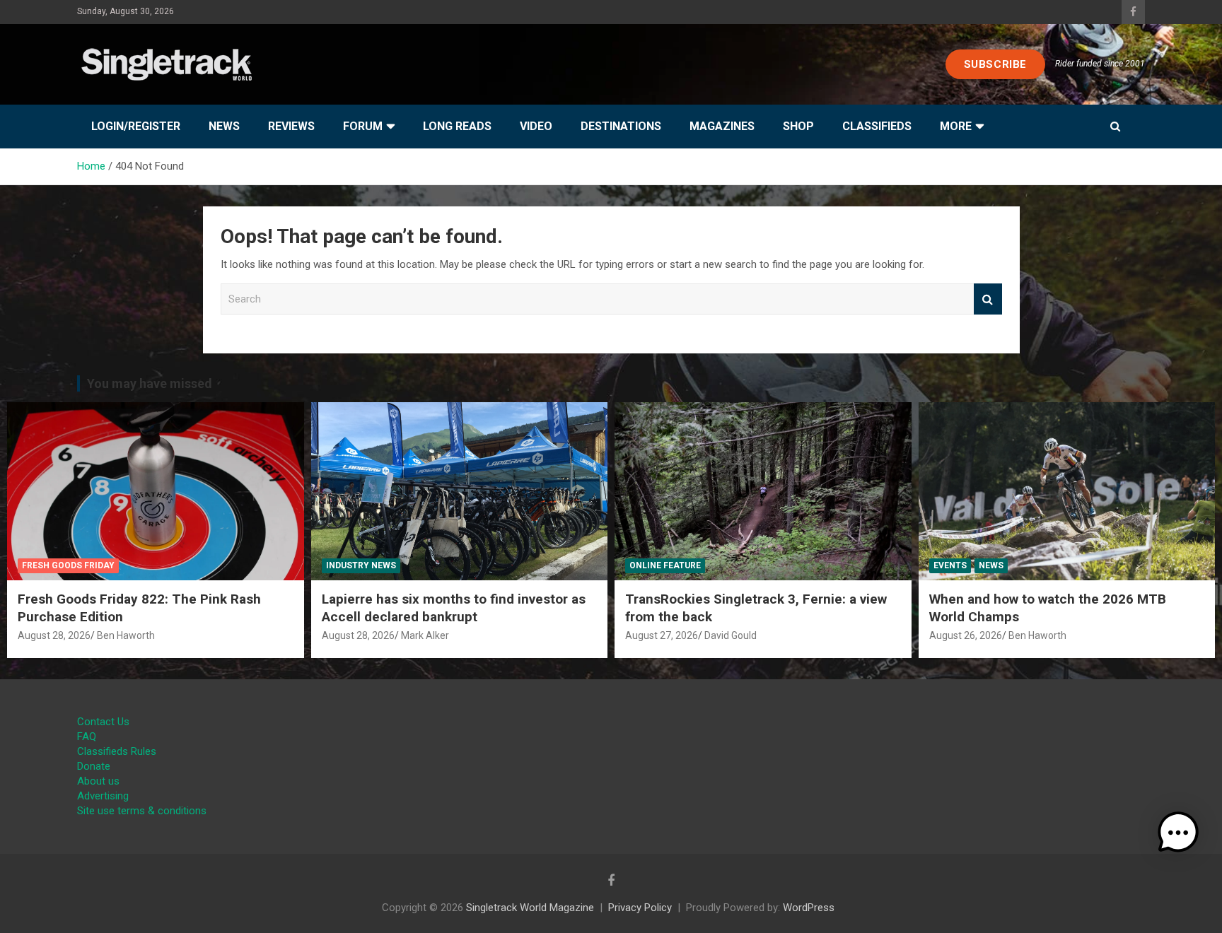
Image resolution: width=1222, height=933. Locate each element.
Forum (363, 126)
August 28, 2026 (54, 635)
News (224, 126)
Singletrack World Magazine (530, 907)
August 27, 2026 (661, 635)
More (956, 126)
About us (98, 781)
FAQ (86, 736)
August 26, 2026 (965, 635)
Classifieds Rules (116, 751)
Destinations (621, 126)
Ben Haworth (126, 635)
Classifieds (877, 126)
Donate (93, 766)
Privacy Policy (640, 907)
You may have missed (149, 383)
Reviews (291, 126)
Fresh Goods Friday (68, 565)
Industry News (361, 565)
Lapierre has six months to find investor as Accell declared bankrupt (454, 608)
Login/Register (135, 126)
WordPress (808, 907)
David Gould (730, 635)
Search (988, 299)
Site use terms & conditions (141, 810)
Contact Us (103, 721)
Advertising (103, 796)
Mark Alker (425, 635)
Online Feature (665, 565)
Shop (798, 126)
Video (536, 126)
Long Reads (457, 126)
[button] (1178, 832)
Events (950, 565)
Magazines (722, 126)
